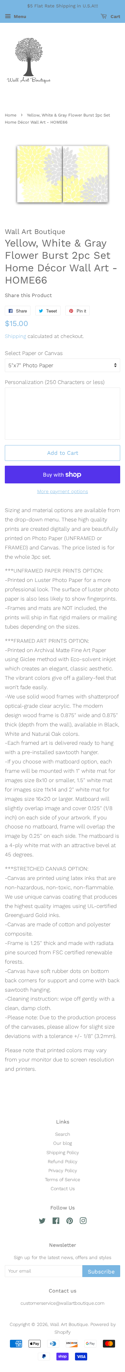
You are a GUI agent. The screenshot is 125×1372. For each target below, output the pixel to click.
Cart (114, 16)
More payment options (62, 491)
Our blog (62, 1143)
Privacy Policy (62, 1170)
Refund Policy (62, 1161)
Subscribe (101, 1271)
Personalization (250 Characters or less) (54, 382)
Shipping (15, 336)
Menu (19, 16)
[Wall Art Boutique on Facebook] (56, 1222)
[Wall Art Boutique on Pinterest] (69, 1222)
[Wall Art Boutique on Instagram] (83, 1222)
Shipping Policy (62, 1152)
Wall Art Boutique (69, 1324)
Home (10, 115)
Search (62, 1134)
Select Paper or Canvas (34, 353)
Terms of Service (62, 1179)
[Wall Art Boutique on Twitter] (42, 1222)
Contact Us (63, 1188)
